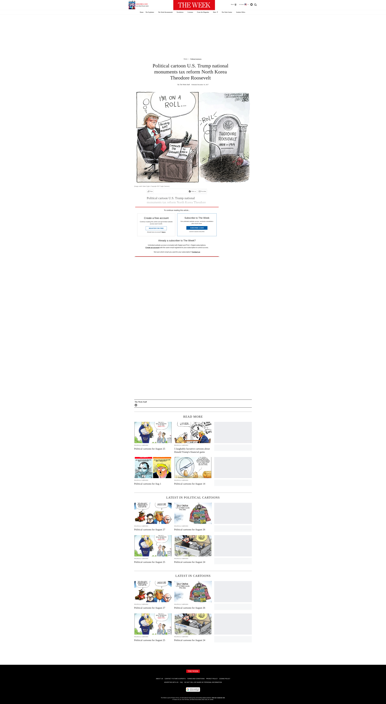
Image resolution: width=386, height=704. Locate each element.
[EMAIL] (136, 405)
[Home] (141, 12)
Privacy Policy (212, 678)
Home (185, 59)
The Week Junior (227, 12)
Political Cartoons (195, 59)
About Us (159, 678)
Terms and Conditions (196, 678)
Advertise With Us (171, 682)
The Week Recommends (165, 12)
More (215, 12)
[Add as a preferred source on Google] (193, 689)
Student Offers (240, 12)
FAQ (181, 682)
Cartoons (190, 12)
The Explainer (149, 12)
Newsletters (180, 12)
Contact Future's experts (175, 678)
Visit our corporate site (218, 697)
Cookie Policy (224, 678)
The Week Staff (185, 84)
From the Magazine (203, 12)
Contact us (196, 252)
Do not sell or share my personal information (203, 682)
